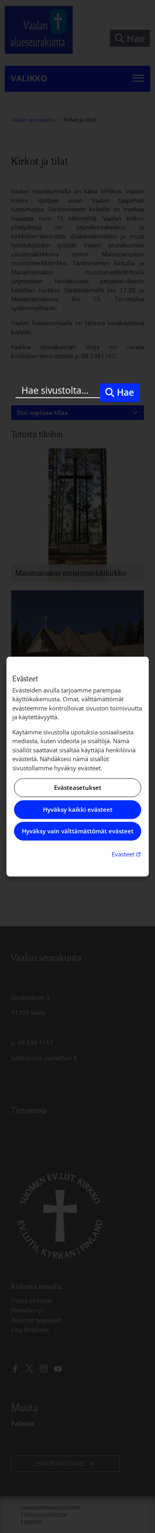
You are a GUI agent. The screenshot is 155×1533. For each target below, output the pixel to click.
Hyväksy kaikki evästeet (77, 809)
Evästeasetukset (77, 788)
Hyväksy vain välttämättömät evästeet (78, 831)
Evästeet (127, 854)
